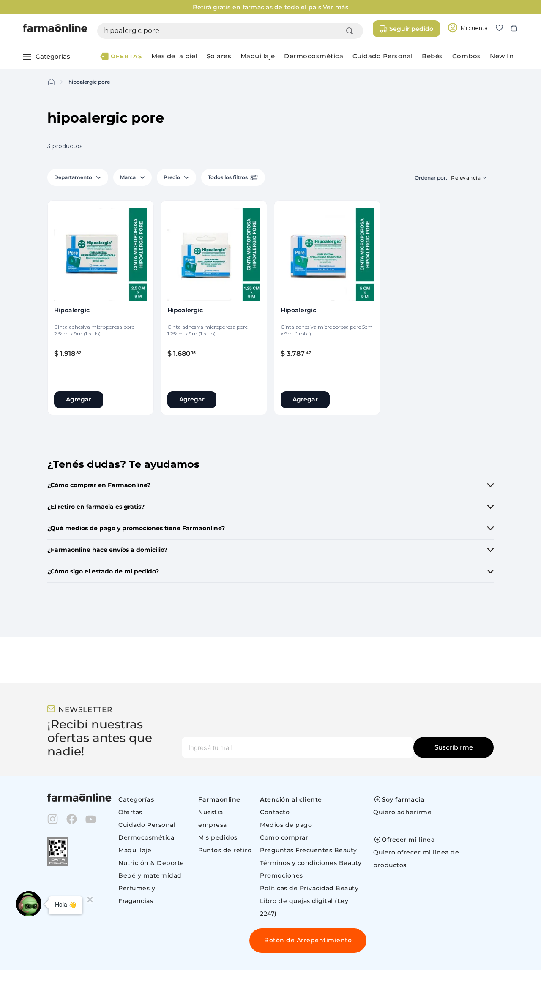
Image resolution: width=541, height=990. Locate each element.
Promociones (281, 875)
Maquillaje (134, 850)
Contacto (275, 812)
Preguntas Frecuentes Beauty (308, 850)
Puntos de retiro (224, 850)
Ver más (335, 7)
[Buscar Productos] (351, 31)
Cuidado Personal (146, 825)
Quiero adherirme (402, 812)
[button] (503, 29)
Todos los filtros (228, 177)
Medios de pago (286, 825)
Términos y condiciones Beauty (311, 863)
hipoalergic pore (89, 82)
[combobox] (230, 31)
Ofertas (130, 812)
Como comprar (284, 837)
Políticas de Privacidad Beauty (309, 888)
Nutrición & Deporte (151, 863)
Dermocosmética (146, 837)
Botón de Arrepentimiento (308, 940)
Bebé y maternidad (150, 875)
